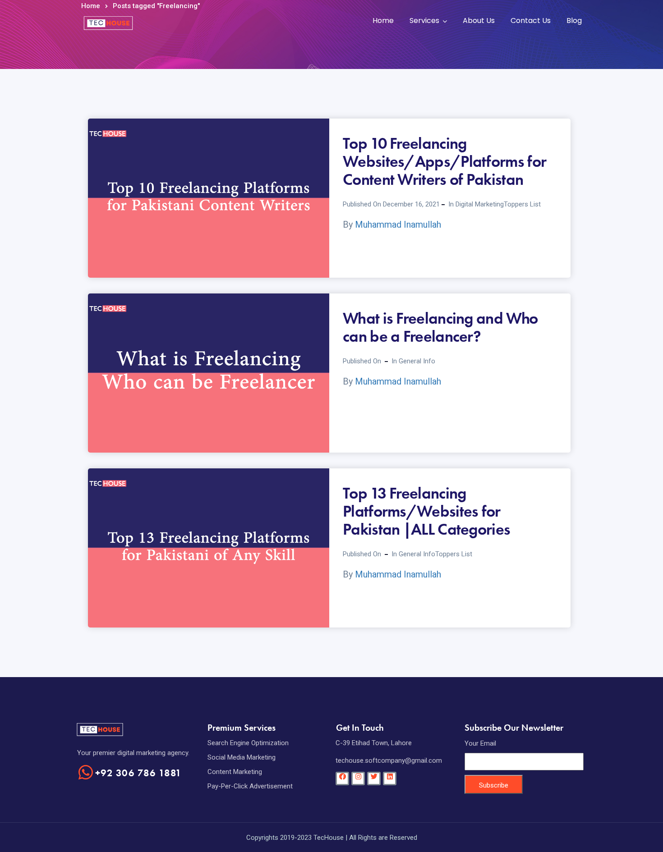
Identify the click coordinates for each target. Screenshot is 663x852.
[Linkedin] (389, 778)
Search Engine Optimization (248, 743)
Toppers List (522, 204)
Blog (574, 20)
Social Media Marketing (241, 757)
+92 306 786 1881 (138, 772)
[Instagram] (358, 778)
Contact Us (531, 20)
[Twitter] (374, 778)
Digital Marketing (480, 204)
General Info (417, 361)
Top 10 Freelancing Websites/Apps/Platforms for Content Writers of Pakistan (444, 161)
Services (424, 20)
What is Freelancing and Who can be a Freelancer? (440, 327)
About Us (479, 20)
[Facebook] (342, 778)
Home (383, 20)
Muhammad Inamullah (398, 224)
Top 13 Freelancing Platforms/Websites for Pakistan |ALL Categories (426, 511)
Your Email (480, 743)
